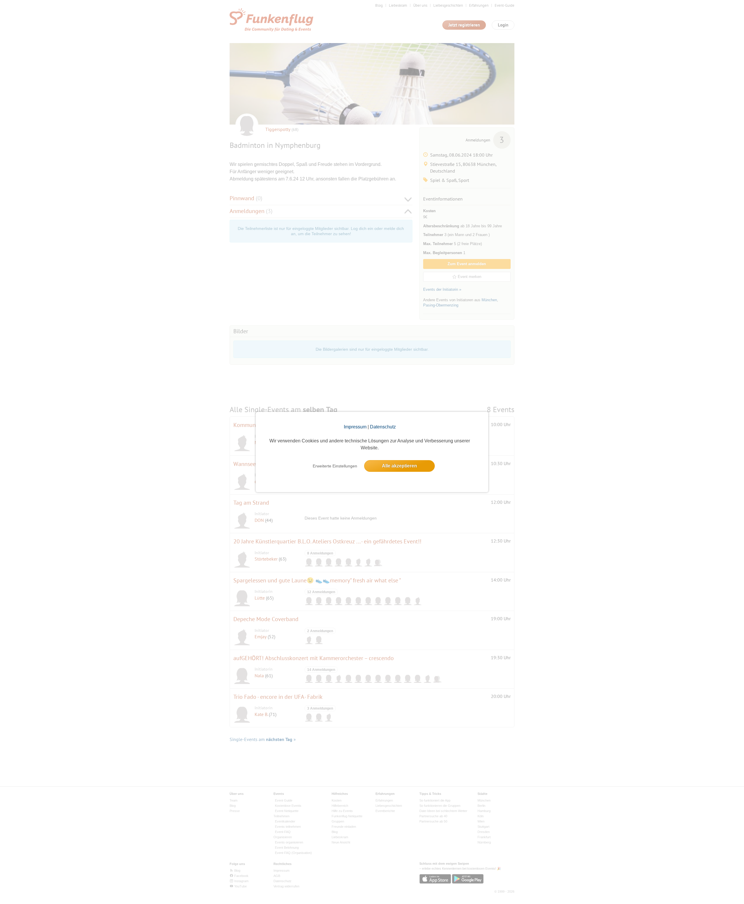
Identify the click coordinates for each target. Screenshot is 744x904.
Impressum (355, 426)
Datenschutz (383, 426)
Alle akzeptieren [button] (399, 465)
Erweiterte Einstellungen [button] (335, 466)
